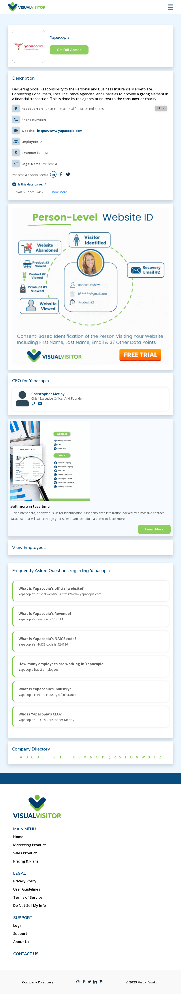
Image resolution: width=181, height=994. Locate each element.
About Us (21, 941)
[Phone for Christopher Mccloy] (33, 404)
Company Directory (37, 982)
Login (18, 925)
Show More (59, 192)
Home (18, 836)
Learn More (154, 529)
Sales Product (25, 853)
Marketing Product (29, 844)
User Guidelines (26, 889)
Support (20, 933)
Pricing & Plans (25, 861)
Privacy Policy (24, 881)
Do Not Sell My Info (29, 905)
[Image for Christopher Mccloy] (22, 405)
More (160, 108)
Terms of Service (27, 897)
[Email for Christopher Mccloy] (40, 404)
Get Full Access (69, 50)
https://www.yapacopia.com (59, 131)
